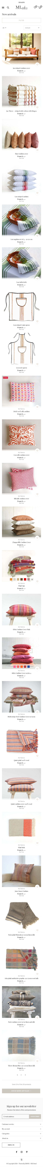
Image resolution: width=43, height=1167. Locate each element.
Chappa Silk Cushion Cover (21, 542)
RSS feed (33, 1163)
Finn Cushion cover (21, 154)
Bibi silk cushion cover (21, 499)
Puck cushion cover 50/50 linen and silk (21, 1022)
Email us (11, 1145)
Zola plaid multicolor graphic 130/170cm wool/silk (21, 978)
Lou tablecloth (21, 282)
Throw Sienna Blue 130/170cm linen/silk (21, 1066)
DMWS (27, 1163)
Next (25, 1075)
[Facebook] (16, 1152)
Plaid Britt (21, 848)
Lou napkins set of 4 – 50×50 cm (21, 239)
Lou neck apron (21, 368)
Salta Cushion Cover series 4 (21, 673)
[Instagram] (21, 1152)
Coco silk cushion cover (21, 455)
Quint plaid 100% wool (21, 760)
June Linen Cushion (21, 891)
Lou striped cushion (21, 197)
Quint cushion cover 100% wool (21, 804)
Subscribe (35, 1116)
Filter (21, 20)
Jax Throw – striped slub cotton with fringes (21, 111)
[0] (39, 7)
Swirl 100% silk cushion (22, 411)
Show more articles (20, 1091)
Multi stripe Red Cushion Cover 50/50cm (21, 717)
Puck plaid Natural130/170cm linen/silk (21, 935)
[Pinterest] (27, 1152)
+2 (32, 579)
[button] (3, 8)
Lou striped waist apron (21, 325)
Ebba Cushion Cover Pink (21, 629)
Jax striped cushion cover (21, 68)
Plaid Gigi (21, 586)
